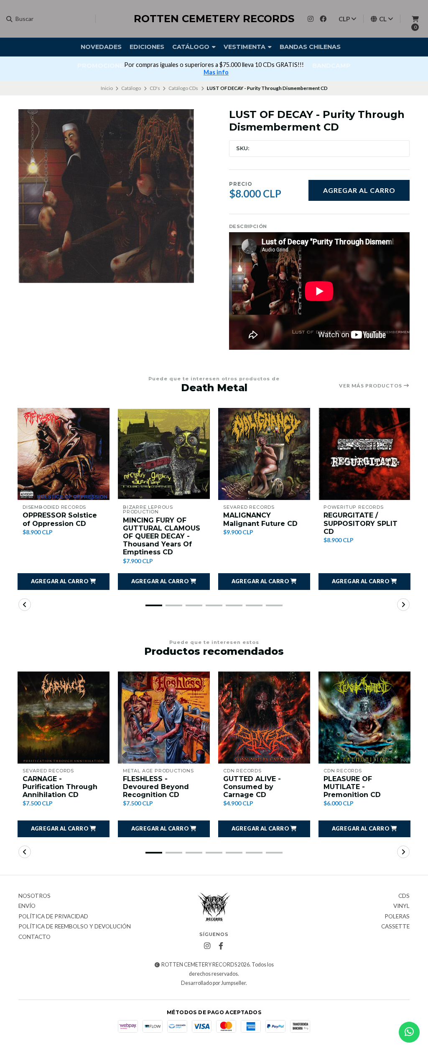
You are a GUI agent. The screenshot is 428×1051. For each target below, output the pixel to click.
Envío (27, 906)
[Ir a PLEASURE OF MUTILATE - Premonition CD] (364, 718)
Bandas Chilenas (310, 47)
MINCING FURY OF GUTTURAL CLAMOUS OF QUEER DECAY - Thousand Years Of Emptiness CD (161, 536)
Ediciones (147, 47)
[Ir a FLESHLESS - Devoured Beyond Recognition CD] (164, 718)
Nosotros (34, 896)
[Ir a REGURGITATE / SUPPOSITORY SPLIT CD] (364, 454)
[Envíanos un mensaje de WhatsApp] (409, 1032)
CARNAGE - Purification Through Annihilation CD (60, 787)
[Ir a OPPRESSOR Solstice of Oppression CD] (64, 454)
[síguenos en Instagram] (310, 19)
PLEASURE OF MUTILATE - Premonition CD (352, 787)
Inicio (107, 88)
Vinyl (401, 906)
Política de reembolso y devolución (74, 927)
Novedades (101, 47)
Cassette (395, 927)
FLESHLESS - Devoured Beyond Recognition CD (156, 787)
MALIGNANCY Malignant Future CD (260, 519)
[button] (64, 581)
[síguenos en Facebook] (323, 19)
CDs (404, 896)
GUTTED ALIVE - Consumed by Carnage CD (252, 787)
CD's (155, 88)
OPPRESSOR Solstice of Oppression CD (60, 519)
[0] (415, 19)
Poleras (397, 917)
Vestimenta (245, 47)
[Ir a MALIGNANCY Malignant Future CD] (264, 454)
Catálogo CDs (183, 88)
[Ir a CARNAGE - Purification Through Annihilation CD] (64, 718)
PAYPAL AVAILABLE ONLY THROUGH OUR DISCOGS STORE (239, 64)
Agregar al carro (359, 190)
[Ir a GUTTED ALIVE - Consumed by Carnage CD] (264, 718)
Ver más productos (371, 385)
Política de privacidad (53, 917)
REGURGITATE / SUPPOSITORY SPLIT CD (360, 523)
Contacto (34, 937)
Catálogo (191, 47)
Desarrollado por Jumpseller (213, 983)
